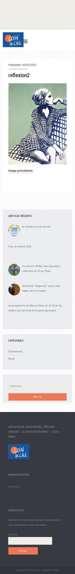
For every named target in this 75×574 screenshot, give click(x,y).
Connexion (14, 486)
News (11, 358)
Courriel (12, 534)
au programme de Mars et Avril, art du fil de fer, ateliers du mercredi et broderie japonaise (35, 308)
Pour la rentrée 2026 (20, 246)
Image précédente (20, 170)
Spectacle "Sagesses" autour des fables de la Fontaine (41, 288)
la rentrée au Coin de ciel (36, 226)
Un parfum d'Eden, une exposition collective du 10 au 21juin (41, 269)
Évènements (15, 351)
